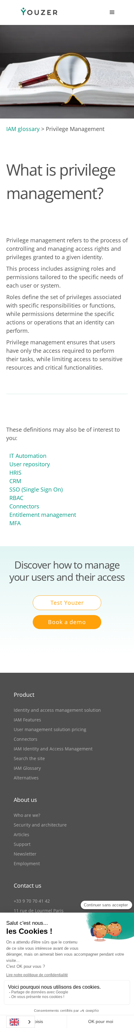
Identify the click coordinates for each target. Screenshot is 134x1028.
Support (22, 844)
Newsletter (25, 854)
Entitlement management (42, 514)
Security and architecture (40, 825)
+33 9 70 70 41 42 (32, 901)
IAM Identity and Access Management (53, 749)
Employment (27, 863)
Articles (21, 834)
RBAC (16, 498)
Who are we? (27, 815)
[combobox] (20, 1022)
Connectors (24, 506)
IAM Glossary (27, 768)
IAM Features (27, 720)
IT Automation (27, 455)
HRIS (15, 472)
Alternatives (26, 778)
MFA (15, 523)
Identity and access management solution (57, 710)
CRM (15, 481)
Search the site (29, 758)
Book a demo (67, 622)
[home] (32, 12)
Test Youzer (67, 602)
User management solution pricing (50, 729)
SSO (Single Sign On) (36, 489)
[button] (112, 12)
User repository (29, 464)
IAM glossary (23, 129)
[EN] (21, 1022)
